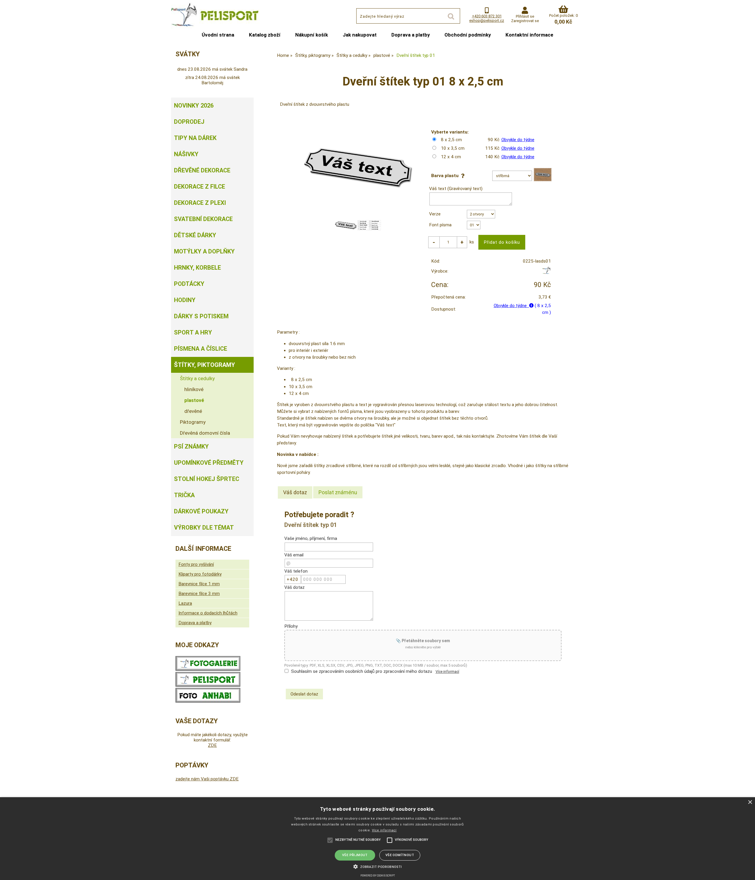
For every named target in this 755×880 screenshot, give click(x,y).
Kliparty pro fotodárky (199, 574)
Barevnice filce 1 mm (199, 583)
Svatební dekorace (203, 219)
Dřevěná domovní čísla (205, 433)
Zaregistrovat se (525, 21)
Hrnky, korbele (197, 267)
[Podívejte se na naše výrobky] (207, 669)
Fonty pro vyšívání (196, 564)
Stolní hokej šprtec (206, 478)
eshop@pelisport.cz (486, 20)
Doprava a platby (410, 35)
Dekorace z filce (199, 186)
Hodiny (185, 300)
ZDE (212, 745)
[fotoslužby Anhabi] (207, 701)
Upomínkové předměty (209, 462)
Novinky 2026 (194, 105)
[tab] (295, 492)
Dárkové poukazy (201, 511)
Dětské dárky (195, 235)
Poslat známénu (338, 492)
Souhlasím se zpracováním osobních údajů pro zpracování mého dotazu (361, 671)
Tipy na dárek (195, 137)
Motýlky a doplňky (204, 251)
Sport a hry (193, 332)
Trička (184, 495)
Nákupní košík (311, 35)
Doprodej (189, 121)
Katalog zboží (264, 35)
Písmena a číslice (200, 348)
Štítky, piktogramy (204, 364)
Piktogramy (193, 422)
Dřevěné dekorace (202, 170)
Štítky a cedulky (197, 378)
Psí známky (191, 446)
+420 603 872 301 (487, 16)
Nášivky (186, 154)
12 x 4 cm (451, 156)
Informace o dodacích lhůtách (207, 613)
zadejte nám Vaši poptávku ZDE (207, 779)
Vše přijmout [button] (355, 855)
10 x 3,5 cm (453, 148)
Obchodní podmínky (467, 35)
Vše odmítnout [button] (399, 855)
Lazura (185, 603)
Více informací (447, 672)
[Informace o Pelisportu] (207, 685)
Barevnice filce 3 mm (199, 593)
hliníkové (193, 389)
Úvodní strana (218, 35)
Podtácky (189, 283)
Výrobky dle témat (204, 527)
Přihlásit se (525, 16)
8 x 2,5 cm (451, 139)
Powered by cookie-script (377, 875)
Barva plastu (446, 175)
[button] (377, 866)
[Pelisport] (546, 272)
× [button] (750, 802)
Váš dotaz (295, 492)
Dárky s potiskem (201, 316)
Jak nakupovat (360, 35)
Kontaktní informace (529, 35)
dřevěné (193, 411)
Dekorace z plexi (200, 202)
